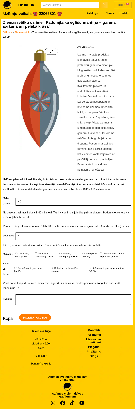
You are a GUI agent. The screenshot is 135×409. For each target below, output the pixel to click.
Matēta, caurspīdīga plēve (68, 255)
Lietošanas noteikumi (94, 341)
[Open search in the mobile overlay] (74, 5)
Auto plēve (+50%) (89, 255)
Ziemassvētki (22, 32)
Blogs (94, 356)
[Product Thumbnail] (51, 51)
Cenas (110, 13)
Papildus (7, 299)
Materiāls (8, 254)
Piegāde (93, 347)
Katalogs (92, 13)
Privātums (94, 351)
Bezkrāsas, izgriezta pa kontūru (28, 269)
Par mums (94, 334)
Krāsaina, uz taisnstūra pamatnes (64, 269)
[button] (93, 13)
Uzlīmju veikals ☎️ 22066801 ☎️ (32, 13)
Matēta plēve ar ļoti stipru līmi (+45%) (112, 255)
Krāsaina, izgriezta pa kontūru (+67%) (106, 269)
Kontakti (124, 13)
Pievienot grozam (35, 317)
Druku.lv (26, 5)
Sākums (8, 32)
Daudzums (8, 235)
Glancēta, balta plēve (22, 255)
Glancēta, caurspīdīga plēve (44, 255)
